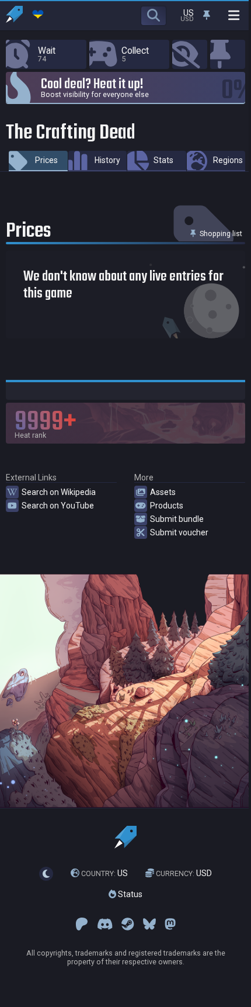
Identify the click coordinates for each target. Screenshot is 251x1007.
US (104, 873)
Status (129, 894)
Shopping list (220, 233)
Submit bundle (177, 519)
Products (166, 505)
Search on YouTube (58, 505)
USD (184, 873)
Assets (163, 492)
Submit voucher (179, 532)
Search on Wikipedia (59, 492)
